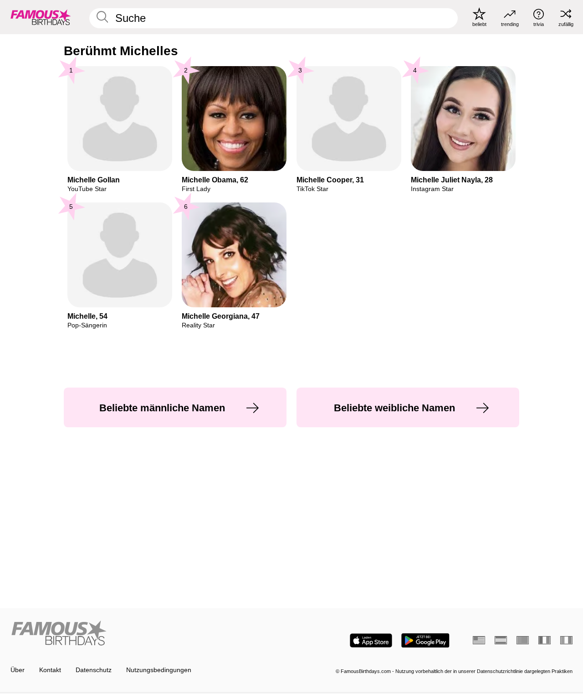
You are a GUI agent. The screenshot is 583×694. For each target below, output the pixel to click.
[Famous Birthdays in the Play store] (425, 640)
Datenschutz (94, 670)
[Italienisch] (566, 640)
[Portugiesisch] (523, 640)
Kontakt (50, 670)
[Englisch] (479, 640)
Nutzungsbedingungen (158, 670)
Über (17, 670)
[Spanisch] (501, 640)
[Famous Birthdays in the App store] (371, 640)
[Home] (148, 633)
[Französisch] (544, 640)
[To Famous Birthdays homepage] (41, 16)
